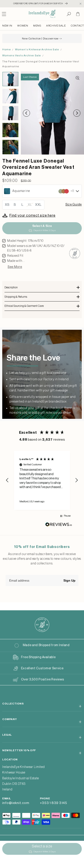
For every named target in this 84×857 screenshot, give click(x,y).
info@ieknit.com (15, 803)
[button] (68, 14)
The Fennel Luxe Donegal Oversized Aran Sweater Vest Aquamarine (40, 64)
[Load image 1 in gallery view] (10, 79)
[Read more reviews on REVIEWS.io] (58, 525)
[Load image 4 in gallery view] (10, 130)
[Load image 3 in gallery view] (10, 113)
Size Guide (73, 204)
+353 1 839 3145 (53, 803)
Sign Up (69, 580)
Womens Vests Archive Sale (21, 55)
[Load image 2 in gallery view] (10, 96)
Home (6, 49)
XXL (38, 204)
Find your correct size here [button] (32, 215)
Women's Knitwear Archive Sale (37, 49)
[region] (42, 480)
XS (7, 204)
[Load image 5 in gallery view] (10, 147)
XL (30, 204)
